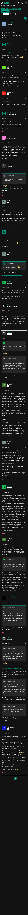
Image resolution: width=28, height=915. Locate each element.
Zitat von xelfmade (10, 607)
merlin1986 (8, 53)
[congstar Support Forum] (5, 2)
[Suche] (17, 2)
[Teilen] (25, 18)
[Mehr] (25, 29)
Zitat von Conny (9, 263)
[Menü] (25, 2)
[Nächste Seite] (20, 778)
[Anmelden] (21, 2)
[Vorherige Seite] (7, 778)
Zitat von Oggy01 (9, 175)
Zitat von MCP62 (9, 343)
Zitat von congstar (10, 358)
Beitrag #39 (8, 188)
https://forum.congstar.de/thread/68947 (12, 275)
